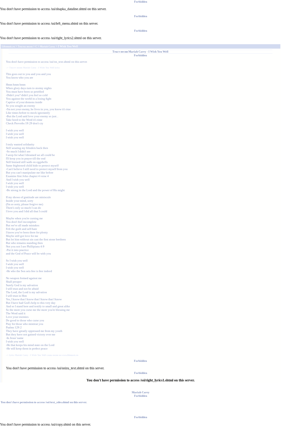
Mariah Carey (137, 51)
